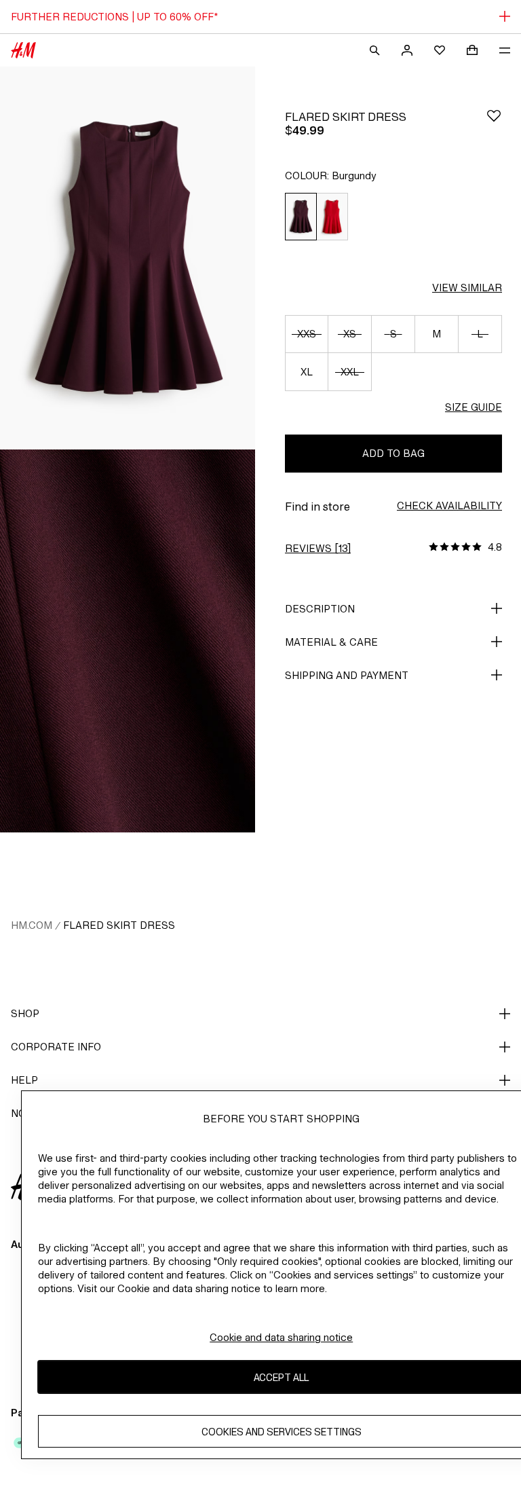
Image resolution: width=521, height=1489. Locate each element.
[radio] (300, 217)
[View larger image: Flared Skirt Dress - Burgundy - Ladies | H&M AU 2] (127, 640)
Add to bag (393, 453)
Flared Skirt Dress (119, 925)
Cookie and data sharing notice (281, 1337)
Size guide (473, 407)
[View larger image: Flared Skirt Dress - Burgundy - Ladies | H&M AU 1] (127, 258)
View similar (467, 287)
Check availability (449, 505)
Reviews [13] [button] (318, 548)
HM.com (31, 925)
